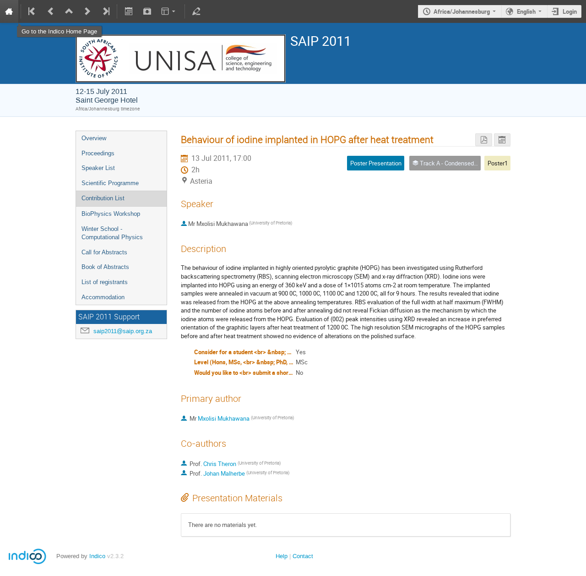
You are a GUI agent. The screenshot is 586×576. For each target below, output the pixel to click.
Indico (97, 556)
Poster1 (498, 163)
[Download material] (147, 11)
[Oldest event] (32, 11)
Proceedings (97, 153)
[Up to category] (69, 11)
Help (282, 556)
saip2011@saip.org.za (122, 331)
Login (570, 11)
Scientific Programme (110, 183)
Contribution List (103, 198)
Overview (93, 138)
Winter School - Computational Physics (112, 233)
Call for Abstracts (104, 252)
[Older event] (51, 11)
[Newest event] (105, 11)
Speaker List (98, 168)
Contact (303, 556)
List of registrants (104, 282)
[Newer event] (87, 11)
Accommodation (103, 297)
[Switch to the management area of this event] (196, 11)
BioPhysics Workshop (110, 213)
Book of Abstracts (105, 266)
